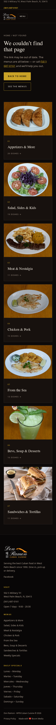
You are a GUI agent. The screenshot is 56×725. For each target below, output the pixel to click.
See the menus (17, 86)
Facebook (8, 576)
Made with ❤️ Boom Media (31, 718)
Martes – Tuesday (13, 676)
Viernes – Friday (12, 691)
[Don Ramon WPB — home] (9, 16)
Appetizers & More (13, 620)
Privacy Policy (10, 718)
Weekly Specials (12, 655)
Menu (22, 16)
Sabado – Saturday (13, 696)
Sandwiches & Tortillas (15, 650)
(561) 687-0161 (11, 601)
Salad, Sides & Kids (14, 625)
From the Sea (10, 640)
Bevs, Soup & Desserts (15, 645)
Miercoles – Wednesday (16, 681)
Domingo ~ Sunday (13, 701)
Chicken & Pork (11, 635)
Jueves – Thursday (13, 686)
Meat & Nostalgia (13, 630)
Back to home (17, 76)
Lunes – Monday (12, 671)
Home (7, 35)
